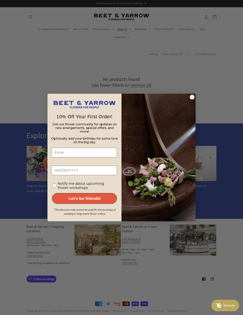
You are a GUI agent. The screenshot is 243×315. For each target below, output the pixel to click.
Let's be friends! (85, 198)
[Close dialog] (192, 97)
